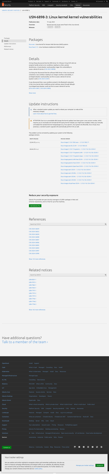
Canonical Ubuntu (6, 1)
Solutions (5, 433)
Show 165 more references (37, 309)
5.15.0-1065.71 (84, 142)
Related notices (8, 49)
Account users (46, 425)
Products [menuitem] (30, 1)
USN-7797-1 (32, 290)
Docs (55, 367)
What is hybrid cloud (66, 404)
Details (6, 41)
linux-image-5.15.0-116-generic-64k (71, 152)
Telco (55, 437)
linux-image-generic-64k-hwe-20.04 (71, 159)
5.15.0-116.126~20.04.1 (88, 149)
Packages (7, 38)
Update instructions (10, 43)
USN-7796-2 (32, 301)
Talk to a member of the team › (25, 342)
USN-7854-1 (32, 288)
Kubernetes (5, 371)
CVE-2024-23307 (44, 79)
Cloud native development (94, 433)
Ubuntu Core (6, 392)
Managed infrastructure (9, 375)
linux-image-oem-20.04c (68, 176)
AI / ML (4, 379)
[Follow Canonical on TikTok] (97, 447)
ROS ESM (31, 384)
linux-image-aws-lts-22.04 (68, 145)
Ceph (3, 367)
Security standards (61, 5)
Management (52, 388)
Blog (51, 447)
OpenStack (5, 363)
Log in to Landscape (66, 412)
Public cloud (91, 404)
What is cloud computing (36, 404)
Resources (63, 371)
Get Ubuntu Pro (35, 206)
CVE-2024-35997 (34, 250)
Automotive (32, 437)
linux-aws (32, 44)
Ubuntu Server (6, 400)
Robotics (5, 384)
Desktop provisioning (51, 429)
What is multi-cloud (80, 404)
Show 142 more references (37, 259)
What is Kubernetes (35, 371)
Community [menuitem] (55, 1)
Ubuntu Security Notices (11, 10)
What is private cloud (52, 404)
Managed (41, 367)
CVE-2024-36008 (34, 237)
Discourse (61, 425)
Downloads (5, 421)
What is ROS (40, 384)
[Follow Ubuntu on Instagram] (88, 447)
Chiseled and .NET (60, 416)
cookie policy (38, 468)
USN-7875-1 (32, 282)
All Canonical (99, 1)
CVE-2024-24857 (34, 88)
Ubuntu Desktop (7, 396)
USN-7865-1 (32, 285)
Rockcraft (86, 416)
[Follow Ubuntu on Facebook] (79, 447)
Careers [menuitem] (73, 1)
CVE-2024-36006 (34, 242)
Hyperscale (32, 400)
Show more (32, 93)
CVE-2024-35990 (34, 253)
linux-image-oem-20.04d (68, 180)
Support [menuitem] (47, 1)
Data (33, 433)
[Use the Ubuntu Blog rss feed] (101, 447)
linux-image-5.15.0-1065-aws (69, 142)
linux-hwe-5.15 (33, 47)
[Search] (107, 1)
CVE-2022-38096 (50, 69)
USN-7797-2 (32, 293)
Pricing (54, 425)
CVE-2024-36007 (34, 240)
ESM (43, 5)
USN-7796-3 (32, 304)
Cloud (4, 404)
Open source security (67, 433)
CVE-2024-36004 (34, 248)
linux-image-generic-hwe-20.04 (70, 163)
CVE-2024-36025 (34, 231)
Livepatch (50, 5)
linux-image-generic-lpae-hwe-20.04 (72, 166)
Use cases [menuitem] (38, 1)
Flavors (50, 396)
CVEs (71, 5)
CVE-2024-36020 (34, 234)
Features (31, 392)
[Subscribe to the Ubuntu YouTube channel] (93, 447)
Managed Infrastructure (52, 433)
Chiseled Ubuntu (48, 416)
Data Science (41, 379)
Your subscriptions (34, 425)
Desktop (31, 421)
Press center (65, 447)
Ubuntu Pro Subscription (36, 429)
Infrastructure (40, 433)
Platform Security (34, 5)
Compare (46, 412)
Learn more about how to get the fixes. (45, 113)
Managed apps (33, 375)
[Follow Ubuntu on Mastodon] (75, 447)
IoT (3, 388)
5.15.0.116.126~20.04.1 (91, 159)
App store (32, 388)
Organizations (33, 396)
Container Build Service (74, 416)
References (7, 46)
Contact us (6, 447)
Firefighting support (71, 425)
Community (48, 384)
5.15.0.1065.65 (82, 145)
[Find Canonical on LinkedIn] (84, 447)
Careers (46, 447)
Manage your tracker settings (85, 465)
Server (38, 421)
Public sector (48, 437)
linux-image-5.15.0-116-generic (70, 149)
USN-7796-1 (32, 298)
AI (29, 433)
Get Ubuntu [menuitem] (65, 1)
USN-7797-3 (32, 296)
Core (47, 421)
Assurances (86, 5)
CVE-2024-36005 (34, 245)
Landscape (5, 412)
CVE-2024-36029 (34, 229)
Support (36, 363)
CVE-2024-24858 (45, 88)
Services (49, 392)
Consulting (49, 367)
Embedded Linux (42, 388)
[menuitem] (100, 1)
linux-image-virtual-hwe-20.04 (70, 183)
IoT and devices (79, 433)
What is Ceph (33, 367)
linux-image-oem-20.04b (68, 173)
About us (31, 447)
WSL (42, 421)
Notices (78, 5)
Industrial (40, 437)
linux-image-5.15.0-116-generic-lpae (72, 156)
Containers (5, 416)
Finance (60, 437)
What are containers (35, 416)
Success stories (40, 392)
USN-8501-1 (32, 279)
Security (4, 408)
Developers (42, 396)
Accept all (100, 465)
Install (31, 363)
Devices (62, 429)
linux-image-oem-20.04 (68, 169)
